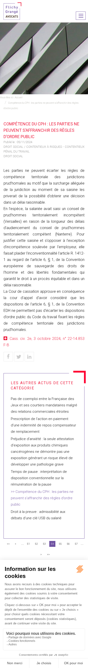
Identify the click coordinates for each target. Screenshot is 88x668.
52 (36, 544)
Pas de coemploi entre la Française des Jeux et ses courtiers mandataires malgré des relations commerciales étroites (44, 405)
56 (68, 544)
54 (52, 544)
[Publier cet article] (18, 356)
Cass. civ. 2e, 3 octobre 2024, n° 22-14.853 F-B (44, 341)
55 (60, 544)
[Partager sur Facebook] (8, 356)
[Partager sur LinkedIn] (29, 356)
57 (76, 544)
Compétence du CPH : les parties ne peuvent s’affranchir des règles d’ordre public (42, 498)
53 (44, 544)
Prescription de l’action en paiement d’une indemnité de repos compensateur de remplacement (43, 425)
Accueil (19, 97)
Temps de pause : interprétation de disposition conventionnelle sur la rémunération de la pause (39, 478)
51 (28, 544)
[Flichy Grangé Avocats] (12, 10)
